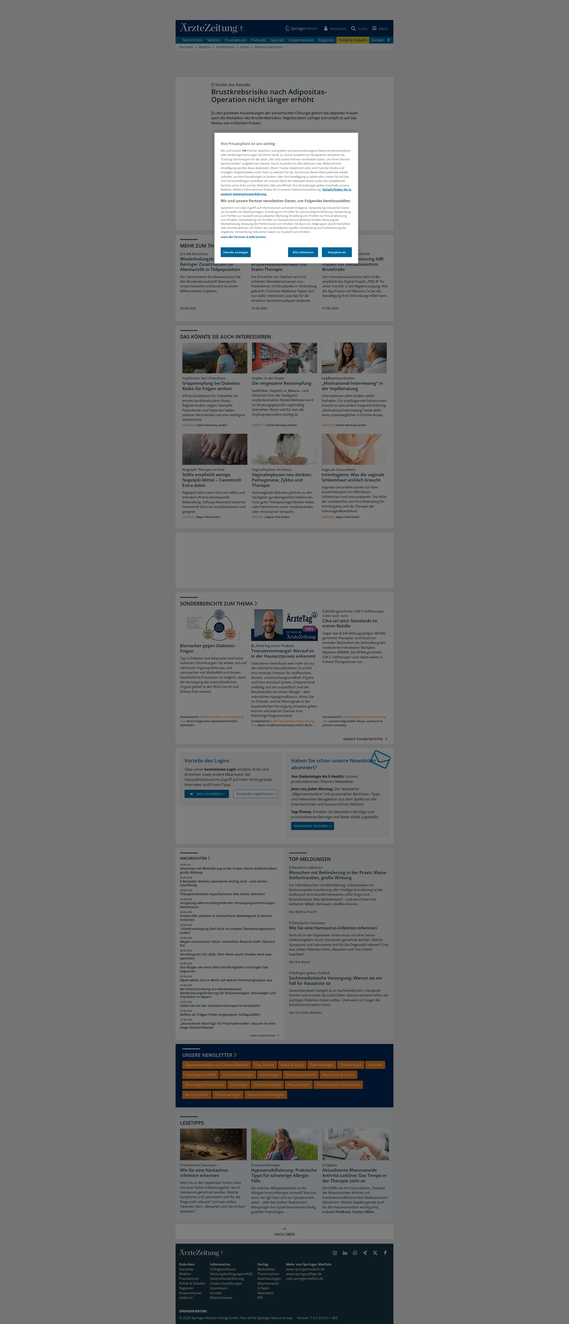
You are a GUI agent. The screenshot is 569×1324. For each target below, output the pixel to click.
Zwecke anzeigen (235, 252)
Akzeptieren (337, 252)
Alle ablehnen (303, 252)
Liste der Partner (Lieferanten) (243, 237)
